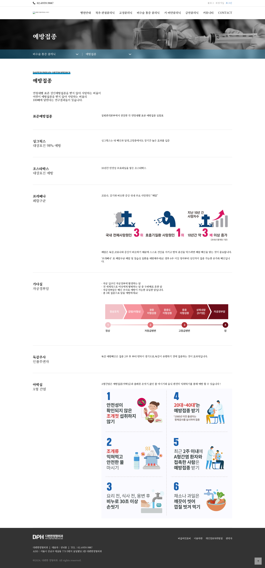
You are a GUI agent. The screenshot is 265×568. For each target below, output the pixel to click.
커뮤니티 (208, 12)
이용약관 (198, 538)
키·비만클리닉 (172, 12)
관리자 (229, 538)
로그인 (229, 2)
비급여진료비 (184, 538)
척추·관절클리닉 (105, 12)
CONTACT (225, 12)
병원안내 (85, 12)
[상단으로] (258, 561)
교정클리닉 (125, 12)
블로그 (211, 2)
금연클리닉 (191, 12)
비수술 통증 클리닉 (148, 12)
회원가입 (220, 2)
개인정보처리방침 (214, 538)
